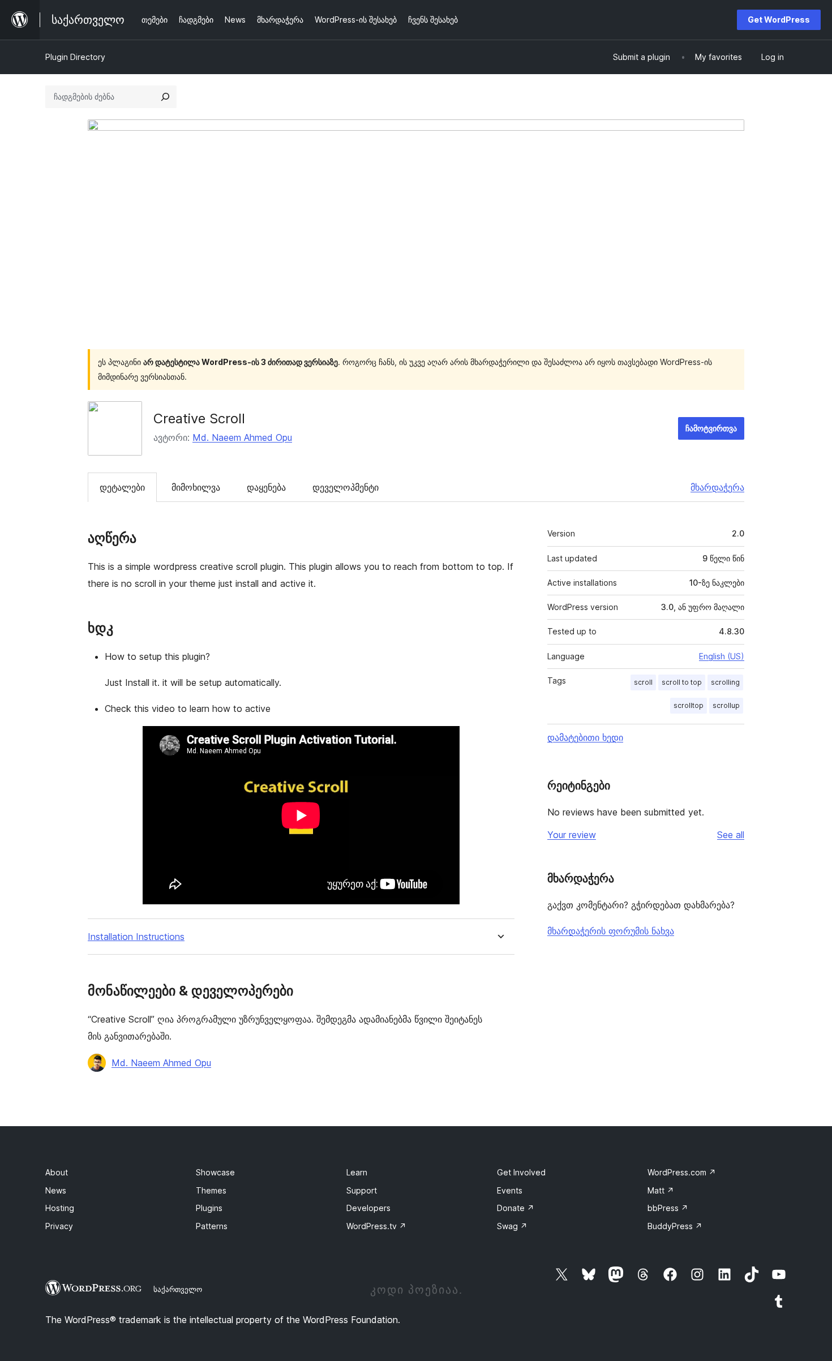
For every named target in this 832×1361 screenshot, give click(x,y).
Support (361, 1190)
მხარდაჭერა (717, 487)
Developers (368, 1208)
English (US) (721, 656)
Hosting (59, 1208)
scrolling (725, 682)
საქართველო (177, 1289)
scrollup (726, 705)
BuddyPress (674, 1226)
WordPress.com (681, 1172)
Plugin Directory (75, 57)
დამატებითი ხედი (585, 737)
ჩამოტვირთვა (711, 428)
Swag (512, 1226)
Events (509, 1190)
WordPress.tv (376, 1226)
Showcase (215, 1172)
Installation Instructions (136, 936)
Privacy (59, 1226)
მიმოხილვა (195, 487)
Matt (660, 1190)
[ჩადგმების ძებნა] (165, 96)
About (56, 1172)
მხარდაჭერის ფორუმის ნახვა (610, 931)
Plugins (209, 1208)
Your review (571, 834)
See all (730, 834)
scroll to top (682, 682)
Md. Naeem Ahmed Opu (242, 437)
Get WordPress (779, 19)
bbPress (667, 1208)
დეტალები (122, 487)
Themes (211, 1190)
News (55, 1190)
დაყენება (266, 487)
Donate (515, 1208)
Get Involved (521, 1172)
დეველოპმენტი (345, 487)
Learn (356, 1172)
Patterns (212, 1226)
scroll (643, 682)
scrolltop (689, 705)
